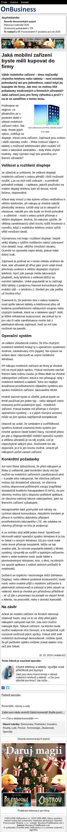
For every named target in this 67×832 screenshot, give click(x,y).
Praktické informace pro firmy (34, 810)
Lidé (14, 728)
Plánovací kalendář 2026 (16, 25)
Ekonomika (27, 724)
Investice (52, 724)
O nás (4, 2)
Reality (6, 728)
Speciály (7, 731)
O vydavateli (9, 827)
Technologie (33, 728)
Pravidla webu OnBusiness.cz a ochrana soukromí (39, 827)
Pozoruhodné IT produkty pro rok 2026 (32, 31)
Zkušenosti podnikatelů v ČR (18, 28)
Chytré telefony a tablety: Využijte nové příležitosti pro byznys (40, 668)
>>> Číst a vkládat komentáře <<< (20, 718)
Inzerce (14, 2)
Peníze (22, 728)
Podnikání (40, 724)
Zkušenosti (48, 728)
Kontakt (25, 2)
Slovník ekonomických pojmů (33, 739)
